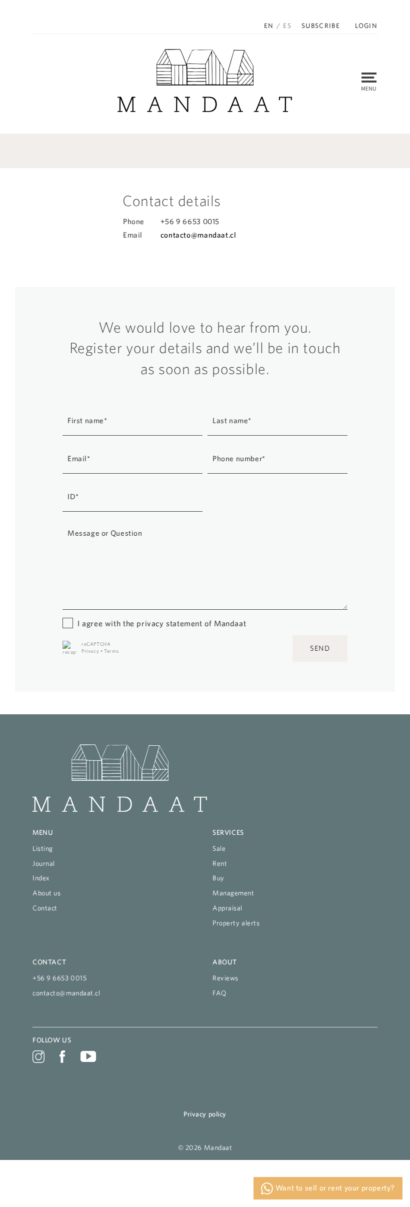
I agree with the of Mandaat (162, 623)
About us (46, 892)
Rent (219, 863)
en (269, 25)
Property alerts (236, 922)
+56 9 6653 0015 (59, 977)
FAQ (219, 992)
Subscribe (321, 26)
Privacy (90, 651)
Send (320, 648)
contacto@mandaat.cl (198, 235)
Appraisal (227, 907)
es (287, 25)
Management (233, 892)
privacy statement (169, 623)
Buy (218, 877)
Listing (42, 848)
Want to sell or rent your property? (334, 1187)
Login (366, 26)
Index (41, 877)
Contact (45, 907)
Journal (43, 863)
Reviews (225, 977)
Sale (219, 848)
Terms (111, 651)
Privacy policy (205, 1113)
